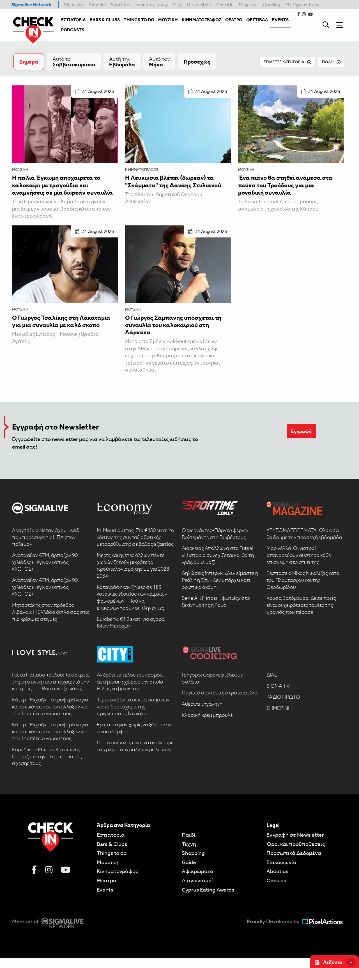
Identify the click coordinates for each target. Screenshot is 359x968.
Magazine (248, 4)
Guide (189, 862)
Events (105, 889)
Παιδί (188, 834)
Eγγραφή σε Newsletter (295, 834)
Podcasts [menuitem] (72, 29)
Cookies (276, 880)
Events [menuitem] (280, 19)
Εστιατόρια (111, 834)
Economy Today (151, 4)
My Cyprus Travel (303, 4)
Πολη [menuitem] (328, 61)
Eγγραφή (301, 431)
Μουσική (20, 169)
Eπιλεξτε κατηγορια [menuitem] (284, 61)
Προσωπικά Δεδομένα (293, 853)
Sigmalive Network (31, 4)
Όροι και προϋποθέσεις (295, 844)
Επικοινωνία (281, 862)
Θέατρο (106, 880)
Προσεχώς (197, 61)
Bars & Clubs (112, 844)
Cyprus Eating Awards (208, 889)
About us (277, 871)
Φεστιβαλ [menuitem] (257, 19)
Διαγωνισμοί (197, 880)
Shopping (193, 853)
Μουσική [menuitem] (168, 19)
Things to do (111, 853)
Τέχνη (189, 844)
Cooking (271, 4)
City (177, 4)
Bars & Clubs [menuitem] (105, 19)
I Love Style (199, 4)
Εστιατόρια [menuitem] (73, 19)
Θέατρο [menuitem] (233, 19)
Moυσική (107, 862)
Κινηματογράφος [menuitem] (201, 19)
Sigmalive (74, 4)
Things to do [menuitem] (139, 19)
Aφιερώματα (197, 871)
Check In (225, 4)
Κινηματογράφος (141, 169)
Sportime (120, 4)
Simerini (97, 4)
